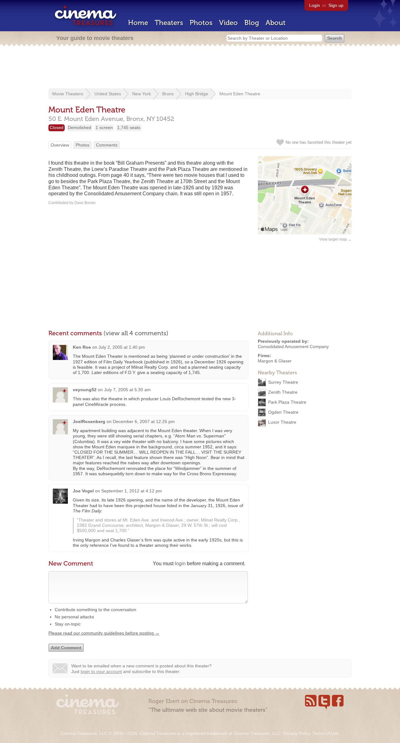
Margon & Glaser (275, 360)
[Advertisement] (200, 68)
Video (228, 22)
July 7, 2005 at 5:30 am (127, 389)
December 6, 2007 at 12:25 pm (144, 421)
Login (314, 5)
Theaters (169, 22)
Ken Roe (82, 347)
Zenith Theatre (283, 392)
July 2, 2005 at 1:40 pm (121, 347)
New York (141, 93)
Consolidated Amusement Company (293, 346)
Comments (107, 144)
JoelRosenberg (89, 421)
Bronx (168, 93)
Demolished (79, 127)
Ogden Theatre (283, 412)
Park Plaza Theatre (287, 402)
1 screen (104, 127)
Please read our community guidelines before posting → (103, 633)
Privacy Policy (296, 733)
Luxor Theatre (282, 422)
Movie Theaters (67, 93)
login (180, 563)
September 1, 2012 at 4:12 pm (131, 490)
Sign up (335, 5)
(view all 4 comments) (135, 333)
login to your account (101, 671)
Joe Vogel (83, 490)
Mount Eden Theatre (239, 93)
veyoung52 (85, 389)
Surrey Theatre (283, 382)
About (276, 22)
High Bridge (196, 93)
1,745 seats (128, 127)
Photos (201, 22)
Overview (60, 144)
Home (138, 22)
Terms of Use (325, 733)
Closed (56, 127)
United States (107, 93)
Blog (251, 22)
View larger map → (335, 239)
